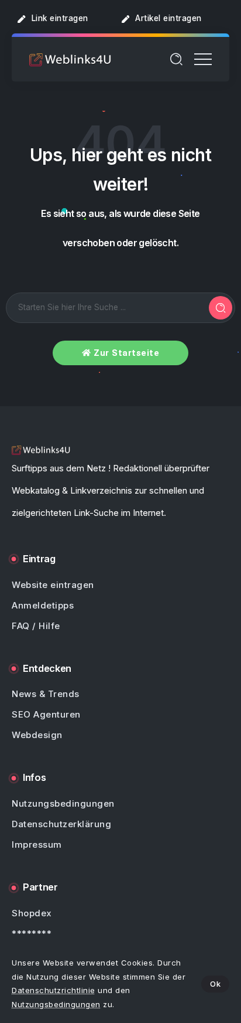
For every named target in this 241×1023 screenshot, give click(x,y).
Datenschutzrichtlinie (53, 990)
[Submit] (220, 308)
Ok (215, 983)
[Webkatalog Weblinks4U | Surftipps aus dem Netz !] (70, 58)
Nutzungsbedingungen (56, 1004)
